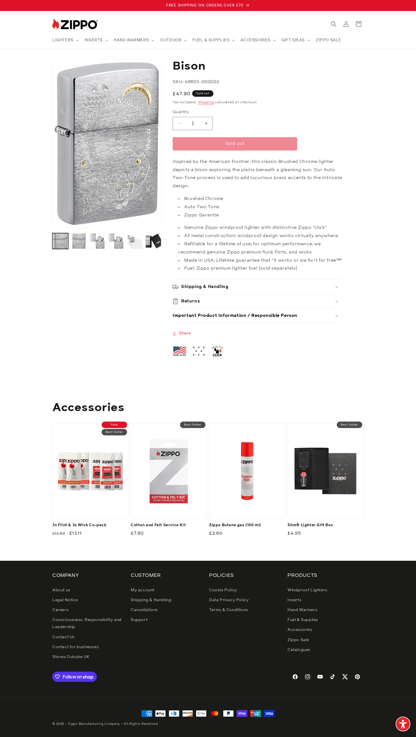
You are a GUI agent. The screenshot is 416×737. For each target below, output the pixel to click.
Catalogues (299, 650)
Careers (60, 610)
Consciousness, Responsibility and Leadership (87, 623)
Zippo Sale (298, 640)
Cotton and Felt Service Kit (158, 525)
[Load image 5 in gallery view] (135, 241)
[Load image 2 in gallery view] (79, 241)
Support (139, 620)
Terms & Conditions (228, 610)
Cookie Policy (223, 590)
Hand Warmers (302, 610)
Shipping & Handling (151, 600)
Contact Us (63, 637)
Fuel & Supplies (303, 620)
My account (143, 590)
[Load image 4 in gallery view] (116, 241)
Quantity (181, 112)
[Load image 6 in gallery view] (153, 241)
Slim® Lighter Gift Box (310, 525)
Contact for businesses (75, 647)
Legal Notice (65, 600)
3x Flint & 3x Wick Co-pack (79, 525)
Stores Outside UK (70, 657)
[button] (65, 40)
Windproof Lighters (307, 590)
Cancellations (144, 610)
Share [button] (185, 333)
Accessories (300, 630)
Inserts (294, 600)
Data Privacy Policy (229, 600)
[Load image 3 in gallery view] (98, 241)
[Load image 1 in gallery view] (60, 241)
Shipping (206, 102)
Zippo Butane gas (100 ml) (235, 525)
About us (61, 590)
